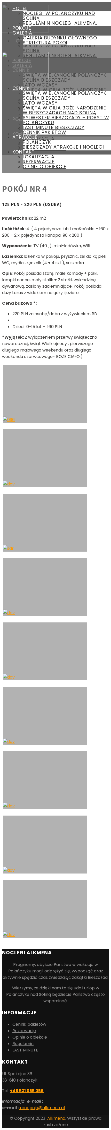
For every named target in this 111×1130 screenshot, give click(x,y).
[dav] (45, 909)
